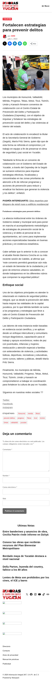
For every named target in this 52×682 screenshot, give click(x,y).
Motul (38, 413)
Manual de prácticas (11, 659)
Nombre (6, 476)
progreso (21, 418)
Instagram (8, 407)
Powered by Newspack (11, 678)
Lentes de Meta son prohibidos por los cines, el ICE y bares (26, 579)
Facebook (8, 404)
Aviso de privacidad (10, 655)
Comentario (7, 449)
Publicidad (7, 664)
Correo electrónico (10, 487)
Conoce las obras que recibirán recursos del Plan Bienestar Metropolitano (21, 545)
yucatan (23, 422)
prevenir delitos (9, 418)
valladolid (14, 422)
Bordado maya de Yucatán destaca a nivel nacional (24, 557)
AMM (13, 36)
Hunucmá (21, 413)
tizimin (42, 418)
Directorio (6, 646)
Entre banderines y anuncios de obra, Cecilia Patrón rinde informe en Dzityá (25, 533)
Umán (6, 422)
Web (4, 499)
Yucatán (7, 19)
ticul (35, 418)
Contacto (6, 651)
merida (30, 413)
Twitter (6, 400)
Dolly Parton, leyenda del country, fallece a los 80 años (23, 568)
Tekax (29, 418)
